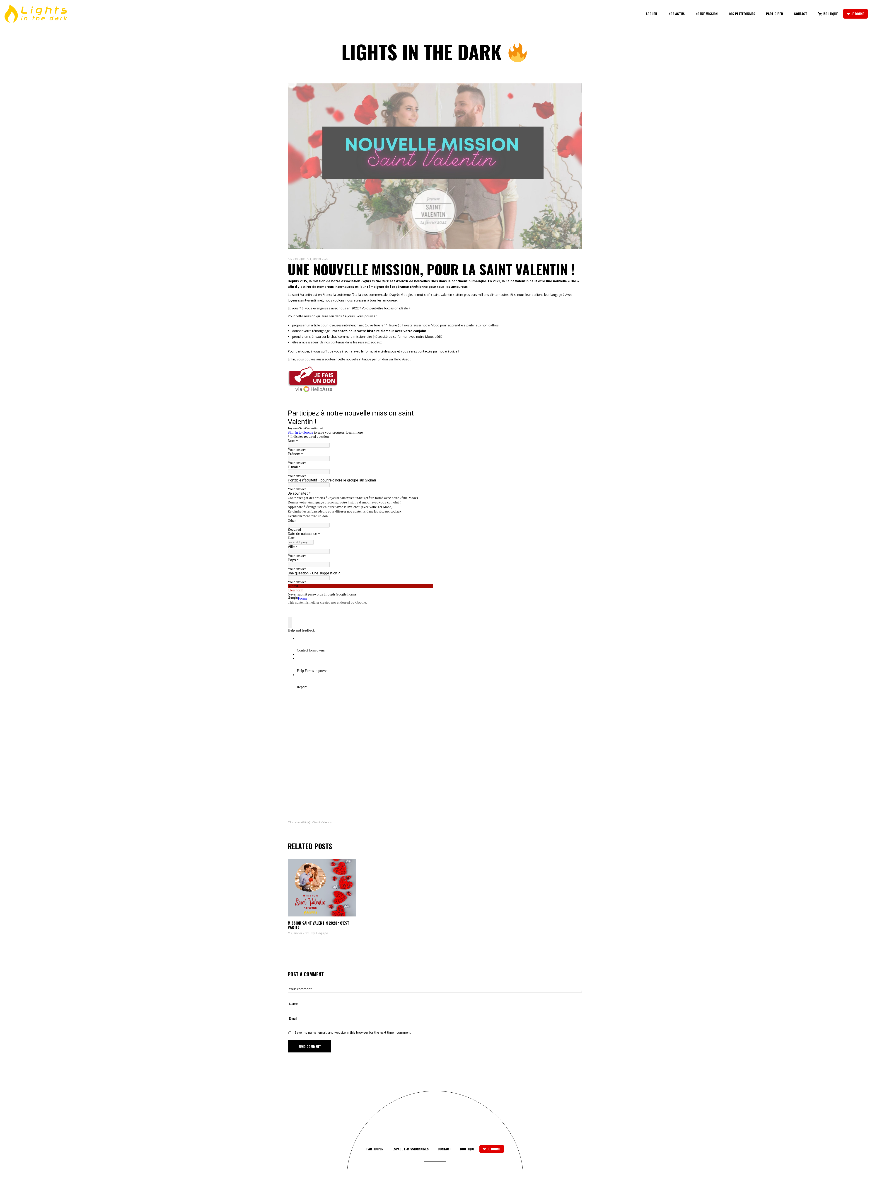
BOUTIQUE (467, 1148)
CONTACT (444, 1148)
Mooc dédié (433, 336)
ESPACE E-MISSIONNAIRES (410, 1148)
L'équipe (299, 259)
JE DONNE (493, 1148)
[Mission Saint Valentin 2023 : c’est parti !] (322, 887)
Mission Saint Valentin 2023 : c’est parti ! (318, 925)
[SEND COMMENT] (309, 1046)
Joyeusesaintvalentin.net (305, 300)
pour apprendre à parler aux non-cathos (469, 325)
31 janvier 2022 (318, 259)
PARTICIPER (374, 1148)
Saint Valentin (322, 822)
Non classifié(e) (299, 822)
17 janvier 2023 (299, 933)
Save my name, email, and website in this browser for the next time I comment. (353, 1032)
